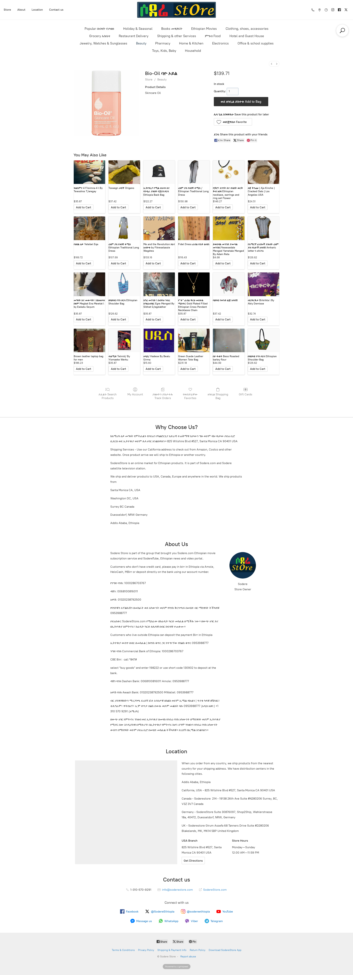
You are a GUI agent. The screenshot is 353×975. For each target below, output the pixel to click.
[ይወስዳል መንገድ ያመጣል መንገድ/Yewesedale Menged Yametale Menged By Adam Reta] (228, 228)
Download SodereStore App (225, 950)
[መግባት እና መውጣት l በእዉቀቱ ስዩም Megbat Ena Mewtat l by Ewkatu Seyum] (89, 284)
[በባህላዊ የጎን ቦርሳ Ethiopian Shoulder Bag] (124, 284)
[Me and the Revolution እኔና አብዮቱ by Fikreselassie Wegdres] (159, 228)
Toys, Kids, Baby (164, 51)
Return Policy (197, 950)
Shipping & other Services (176, 36)
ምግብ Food (213, 36)
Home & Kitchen (191, 43)
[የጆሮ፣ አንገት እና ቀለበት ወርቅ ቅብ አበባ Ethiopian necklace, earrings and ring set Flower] (228, 172)
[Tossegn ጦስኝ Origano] (124, 172)
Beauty (141, 43)
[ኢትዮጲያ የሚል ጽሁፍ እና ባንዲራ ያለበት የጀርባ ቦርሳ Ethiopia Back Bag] (159, 172)
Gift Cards (245, 394)
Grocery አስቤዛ (99, 36)
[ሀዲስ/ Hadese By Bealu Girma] (159, 340)
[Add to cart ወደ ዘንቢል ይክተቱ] (83, 207)
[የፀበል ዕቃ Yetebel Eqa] (89, 228)
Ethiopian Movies (204, 29)
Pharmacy (162, 43)
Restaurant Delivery (133, 36)
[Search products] (342, 30)
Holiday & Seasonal (137, 29)
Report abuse (188, 956)
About (21, 9)
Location (37, 9)
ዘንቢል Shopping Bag (218, 396)
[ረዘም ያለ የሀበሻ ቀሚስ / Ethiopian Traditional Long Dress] (194, 172)
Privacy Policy (146, 950)
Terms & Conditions (123, 950)
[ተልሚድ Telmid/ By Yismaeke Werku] (124, 340)
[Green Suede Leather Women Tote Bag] (194, 340)
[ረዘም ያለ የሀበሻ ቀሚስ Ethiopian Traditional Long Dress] (124, 228)
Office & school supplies (256, 43)
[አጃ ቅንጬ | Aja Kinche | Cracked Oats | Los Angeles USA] (263, 172)
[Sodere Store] (176, 10)
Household (193, 51)
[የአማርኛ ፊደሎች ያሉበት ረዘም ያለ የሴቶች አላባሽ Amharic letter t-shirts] (263, 228)
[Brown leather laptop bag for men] (89, 340)
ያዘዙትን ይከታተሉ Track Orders (162, 396)
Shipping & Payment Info (171, 950)
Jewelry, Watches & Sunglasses (103, 43)
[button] (233, 121)
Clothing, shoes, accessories (247, 29)
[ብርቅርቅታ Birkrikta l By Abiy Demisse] (263, 284)
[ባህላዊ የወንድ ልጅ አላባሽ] (228, 284)
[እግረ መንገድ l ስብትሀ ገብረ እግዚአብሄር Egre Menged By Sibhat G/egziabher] (159, 284)
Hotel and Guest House (246, 36)
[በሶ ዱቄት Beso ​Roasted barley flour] (228, 340)
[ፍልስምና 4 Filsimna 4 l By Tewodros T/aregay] (89, 172)
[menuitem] (271, 64)
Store (7, 9)
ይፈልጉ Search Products (108, 396)
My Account (135, 394)
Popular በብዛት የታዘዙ (99, 29)
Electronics (220, 43)
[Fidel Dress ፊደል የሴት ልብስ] (194, 228)
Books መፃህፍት (171, 29)
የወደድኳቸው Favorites (190, 396)
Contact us (56, 9)
